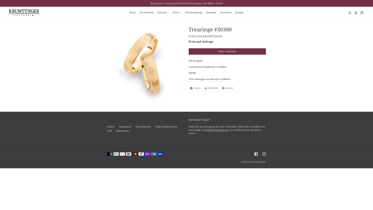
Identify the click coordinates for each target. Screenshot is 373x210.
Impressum (125, 126)
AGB (109, 130)
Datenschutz (122, 130)
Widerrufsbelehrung (166, 126)
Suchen (111, 126)
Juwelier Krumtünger (257, 162)
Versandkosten (143, 126)
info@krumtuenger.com (216, 129)
